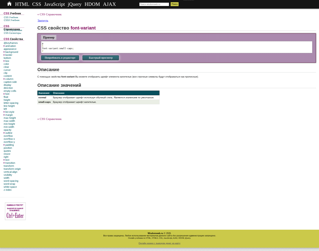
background (11, 51)
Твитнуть (43, 20)
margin (9, 114)
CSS (36, 4)
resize (7, 153)
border (8, 54)
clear (6, 66)
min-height (9, 123)
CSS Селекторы (12, 33)
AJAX (109, 4)
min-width (9, 126)
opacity (7, 129)
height (7, 99)
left (5, 108)
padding (9, 144)
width (6, 177)
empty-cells (10, 90)
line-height (9, 105)
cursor (7, 69)
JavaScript (54, 4)
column (9, 78)
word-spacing (11, 180)
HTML (22, 4)
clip (5, 72)
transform (9, 165)
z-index (8, 189)
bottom (7, 57)
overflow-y (9, 141)
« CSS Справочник (49, 14)
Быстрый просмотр (101, 57)
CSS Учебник (11, 17)
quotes (7, 150)
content (8, 75)
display (7, 84)
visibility (8, 174)
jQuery (75, 4)
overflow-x (9, 138)
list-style (9, 111)
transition (10, 162)
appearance (10, 48)
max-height (10, 117)
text (7, 159)
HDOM (92, 4)
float (6, 96)
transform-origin (12, 168)
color (6, 63)
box (7, 60)
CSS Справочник (13, 30)
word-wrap (9, 183)
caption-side (10, 81)
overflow (8, 135)
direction (8, 87)
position (8, 147)
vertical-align (10, 171)
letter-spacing (11, 102)
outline (8, 132)
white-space (10, 186)
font (7, 93)
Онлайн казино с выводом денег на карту (159, 243)
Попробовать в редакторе (60, 57)
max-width (9, 120)
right (6, 156)
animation (10, 45)
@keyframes (11, 42)
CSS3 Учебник (11, 20)
